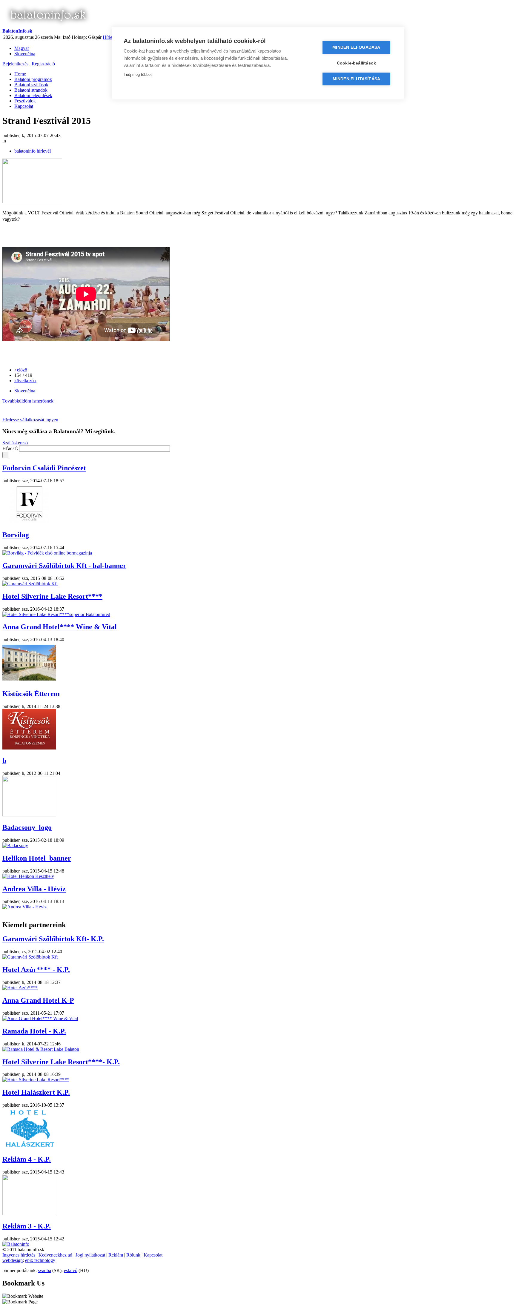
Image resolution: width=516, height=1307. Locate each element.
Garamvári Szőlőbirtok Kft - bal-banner (64, 565)
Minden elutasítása (356, 79)
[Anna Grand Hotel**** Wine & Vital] (29, 681)
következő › (25, 380)
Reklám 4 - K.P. (26, 1159)
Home (20, 73)
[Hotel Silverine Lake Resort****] (35, 1079)
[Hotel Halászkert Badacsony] (29, 1146)
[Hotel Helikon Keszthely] (28, 876)
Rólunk (133, 1254)
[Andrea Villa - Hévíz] (24, 906)
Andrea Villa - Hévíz (34, 889)
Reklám (115, 1254)
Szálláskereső (15, 442)
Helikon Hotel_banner (36, 858)
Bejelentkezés (15, 63)
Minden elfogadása (356, 47)
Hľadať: (10, 448)
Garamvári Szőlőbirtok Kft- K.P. (53, 939)
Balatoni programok (33, 79)
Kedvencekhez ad (55, 1254)
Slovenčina (24, 53)
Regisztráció (43, 63)
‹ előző (20, 369)
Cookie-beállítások (356, 63)
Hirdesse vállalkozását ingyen (30, 419)
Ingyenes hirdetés (18, 1254)
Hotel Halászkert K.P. (36, 1092)
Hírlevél (110, 37)
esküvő (70, 1270)
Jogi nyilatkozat (90, 1254)
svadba (44, 1270)
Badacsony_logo (27, 827)
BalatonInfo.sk (17, 30)
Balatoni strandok (30, 90)
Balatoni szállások (31, 84)
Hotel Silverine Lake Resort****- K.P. (61, 1062)
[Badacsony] (15, 845)
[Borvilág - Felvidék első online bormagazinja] (47, 552)
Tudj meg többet (138, 74)
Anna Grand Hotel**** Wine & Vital (59, 627)
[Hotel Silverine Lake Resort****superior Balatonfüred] (56, 614)
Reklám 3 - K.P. (26, 1226)
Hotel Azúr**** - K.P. (36, 969)
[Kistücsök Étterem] (29, 747)
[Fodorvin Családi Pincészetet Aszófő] (29, 522)
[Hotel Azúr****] (20, 987)
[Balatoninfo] (15, 1244)
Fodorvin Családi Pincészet (44, 468)
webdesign (12, 1260)
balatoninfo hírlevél (32, 150)
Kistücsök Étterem (31, 694)
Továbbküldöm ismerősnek (27, 400)
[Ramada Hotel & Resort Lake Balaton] (40, 1049)
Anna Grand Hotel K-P (38, 1000)
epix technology (40, 1260)
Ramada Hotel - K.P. (34, 1031)
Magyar (21, 48)
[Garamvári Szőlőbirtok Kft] (30, 583)
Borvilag (15, 535)
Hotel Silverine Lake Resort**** (52, 596)
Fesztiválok (25, 100)
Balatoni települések (33, 95)
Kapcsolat (23, 106)
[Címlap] (47, 25)
